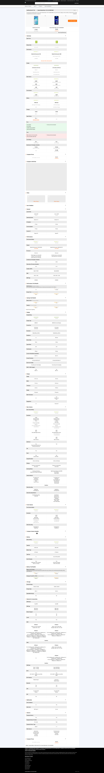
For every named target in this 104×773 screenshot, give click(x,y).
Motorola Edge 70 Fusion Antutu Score (39, 752)
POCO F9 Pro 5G (27, 767)
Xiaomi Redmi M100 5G (28, 760)
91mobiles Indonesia (45, 748)
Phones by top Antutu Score (29, 752)
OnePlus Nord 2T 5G (36, 27)
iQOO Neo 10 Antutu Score (29, 754)
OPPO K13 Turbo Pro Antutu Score (30, 753)
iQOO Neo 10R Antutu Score (39, 753)
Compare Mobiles (31, 745)
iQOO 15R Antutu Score (56, 752)
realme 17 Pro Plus (28, 759)
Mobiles (27, 745)
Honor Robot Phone (28, 765)
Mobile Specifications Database (39, 749)
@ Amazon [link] (56, 30)
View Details (36, 248)
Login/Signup (77, 3)
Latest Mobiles (50, 0)
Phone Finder (35, 748)
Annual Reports (64, 748)
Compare (31, 748)
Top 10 (39, 748)
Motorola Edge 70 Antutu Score (65, 752)
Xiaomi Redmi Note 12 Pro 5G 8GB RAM (57, 27)
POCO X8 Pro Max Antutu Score (70, 753)
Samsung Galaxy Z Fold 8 (56, 0)
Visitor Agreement (71, 748)
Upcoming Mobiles (48, 6)
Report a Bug (77, 771)
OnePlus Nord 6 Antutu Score (49, 752)
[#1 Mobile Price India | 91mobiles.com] (28, 3)
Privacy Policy (52, 748)
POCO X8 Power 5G (28, 758)
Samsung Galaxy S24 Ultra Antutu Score (49, 753)
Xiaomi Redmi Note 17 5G (71, 0)
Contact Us (27, 748)
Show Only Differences (62, 32)
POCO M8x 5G (27, 761)
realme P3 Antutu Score (73, 752)
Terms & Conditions (29, 749)
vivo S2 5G (77, 0)
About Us (59, 748)
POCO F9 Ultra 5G (27, 766)
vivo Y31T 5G (27, 764)
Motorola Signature (63, 0)
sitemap (56, 748)
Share (75, 10)
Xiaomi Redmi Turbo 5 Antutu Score (60, 753)
